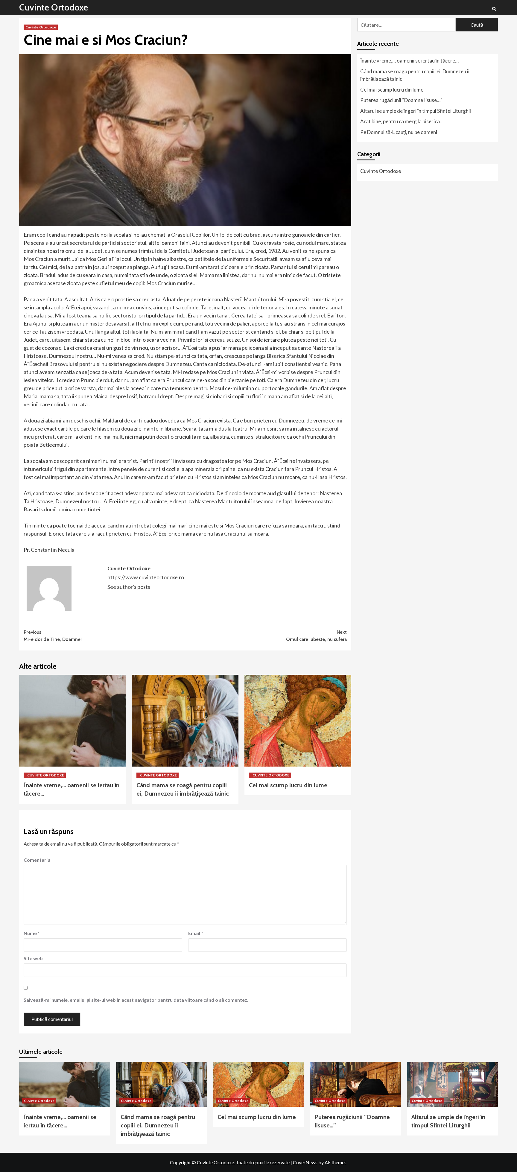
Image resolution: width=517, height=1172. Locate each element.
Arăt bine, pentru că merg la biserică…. (402, 121)
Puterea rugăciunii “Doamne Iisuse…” (401, 100)
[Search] (494, 9)
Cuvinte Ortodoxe (53, 7)
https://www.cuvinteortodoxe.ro (145, 577)
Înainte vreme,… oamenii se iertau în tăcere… (409, 60)
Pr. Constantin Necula (49, 549)
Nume (32, 933)
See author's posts (128, 586)
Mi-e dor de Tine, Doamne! (53, 635)
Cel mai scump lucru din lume (288, 785)
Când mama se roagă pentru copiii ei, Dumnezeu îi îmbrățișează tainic (414, 75)
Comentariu (37, 860)
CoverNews (305, 1162)
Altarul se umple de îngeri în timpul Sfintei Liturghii (415, 111)
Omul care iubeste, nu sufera (316, 635)
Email (195, 933)
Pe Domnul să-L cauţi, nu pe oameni (398, 132)
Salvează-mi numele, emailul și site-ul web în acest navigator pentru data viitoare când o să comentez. (136, 1000)
